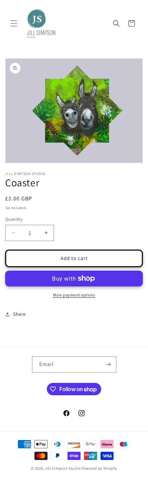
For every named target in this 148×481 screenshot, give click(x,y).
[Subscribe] (108, 364)
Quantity (13, 219)
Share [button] (19, 314)
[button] (13, 23)
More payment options (74, 294)
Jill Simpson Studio (63, 468)
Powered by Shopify (99, 468)
